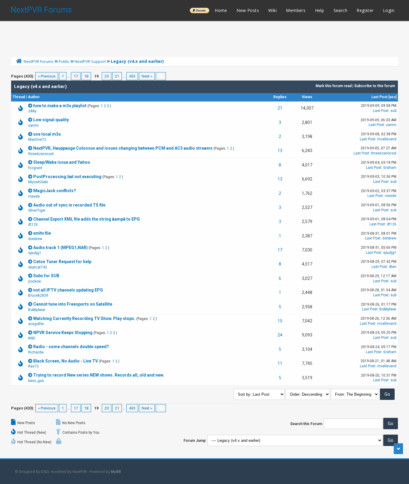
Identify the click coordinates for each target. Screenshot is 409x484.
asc (393, 97)
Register (365, 10)
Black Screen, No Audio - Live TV (65, 361)
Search (340, 10)
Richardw (36, 352)
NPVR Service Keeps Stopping (63, 332)
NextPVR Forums (41, 10)
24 (280, 335)
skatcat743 (37, 267)
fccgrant (35, 168)
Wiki (272, 10)
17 (76, 76)
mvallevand (386, 139)
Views (307, 97)
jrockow (34, 281)
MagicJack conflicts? (54, 190)
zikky (32, 111)
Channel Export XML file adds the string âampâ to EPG (86, 219)
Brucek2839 (38, 295)
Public (64, 61)
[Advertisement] (204, 37)
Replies (280, 97)
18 (86, 76)
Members (295, 10)
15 (280, 320)
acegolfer (36, 324)
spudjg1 (34, 253)
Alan (392, 267)
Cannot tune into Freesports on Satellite (72, 304)
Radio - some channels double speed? (71, 346)
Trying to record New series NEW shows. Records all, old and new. (98, 375)
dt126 (33, 224)
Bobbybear (36, 310)
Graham (389, 168)
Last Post (379, 97)
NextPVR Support (90, 61)
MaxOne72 (37, 139)
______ (199, 10)
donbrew (35, 239)
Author (34, 97)
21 (117, 76)
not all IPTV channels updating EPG (68, 290)
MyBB (116, 471)
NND (31, 338)
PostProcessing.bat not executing (67, 176)
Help (319, 10)
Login (388, 10)
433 (132, 76)
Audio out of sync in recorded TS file (69, 205)
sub (393, 111)
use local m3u (47, 134)
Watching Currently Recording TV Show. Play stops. (84, 318)
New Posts (248, 10)
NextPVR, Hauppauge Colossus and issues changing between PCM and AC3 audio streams (123, 148)
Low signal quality (51, 119)
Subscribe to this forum (374, 86)
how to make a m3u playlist (60, 105)
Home (221, 10)
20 (106, 76)
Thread (19, 97)
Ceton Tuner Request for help (62, 261)
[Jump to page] (161, 76)
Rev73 (33, 366)
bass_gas (36, 381)
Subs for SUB (46, 275)
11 (280, 363)
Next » (147, 76)
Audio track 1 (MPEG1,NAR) (60, 247)
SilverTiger (37, 210)
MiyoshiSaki (38, 182)
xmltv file (42, 233)
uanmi (33, 125)
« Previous (46, 76)
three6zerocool (41, 154)
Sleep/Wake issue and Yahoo (61, 162)
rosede (34, 196)
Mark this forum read (334, 86)
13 (280, 150)
